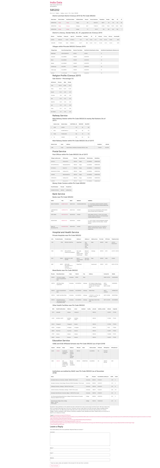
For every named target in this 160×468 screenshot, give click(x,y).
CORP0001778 (65, 209)
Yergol (62, 424)
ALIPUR (65, 415)
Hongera (138, 416)
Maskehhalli (85, 419)
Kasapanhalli (66, 418)
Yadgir (59, 22)
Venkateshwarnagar (108, 422)
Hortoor (146, 416)
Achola (55, 415)
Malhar (81, 419)
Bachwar (56, 416)
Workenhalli (125, 422)
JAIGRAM (54, 418)
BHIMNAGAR (82, 416)
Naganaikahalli (70, 421)
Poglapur (61, 422)
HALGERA (123, 416)
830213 (58, 360)
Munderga (59, 421)
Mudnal (55, 421)
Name (52, 447)
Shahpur (68, 25)
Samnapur (65, 422)
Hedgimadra (133, 416)
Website (52, 457)
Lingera (74, 419)
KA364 (58, 350)
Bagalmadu (60, 416)
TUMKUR (97, 422)
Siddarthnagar (75, 422)
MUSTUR (63, 421)
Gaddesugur (110, 416)
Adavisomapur (60, 415)
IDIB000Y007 (64, 220)
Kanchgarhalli (60, 418)
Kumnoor (66, 419)
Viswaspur (115, 422)
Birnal (86, 416)
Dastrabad (101, 416)
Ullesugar (101, 422)
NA (66, 421)
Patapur (57, 422)
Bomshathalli (90, 416)
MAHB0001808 (65, 226)
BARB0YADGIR (65, 203)
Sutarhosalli (81, 422)
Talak (85, 422)
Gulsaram (118, 416)
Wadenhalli (120, 422)
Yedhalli (55, 424)
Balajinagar (65, 416)
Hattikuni (128, 416)
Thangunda (92, 422)
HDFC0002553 (65, 214)
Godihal (114, 416)
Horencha (142, 416)
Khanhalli (56, 419)
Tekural (88, 422)
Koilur (60, 419)
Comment (52, 432)
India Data (56, 2)
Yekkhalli (59, 424)
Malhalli (78, 419)
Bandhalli (70, 416)
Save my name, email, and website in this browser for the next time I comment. (70, 462)
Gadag (59, 29)
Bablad (52, 416)
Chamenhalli (96, 416)
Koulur (62, 419)
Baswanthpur (76, 416)
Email (51, 452)
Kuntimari (70, 419)
